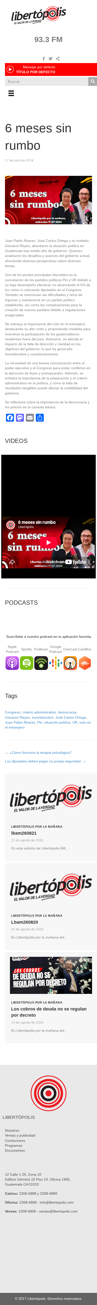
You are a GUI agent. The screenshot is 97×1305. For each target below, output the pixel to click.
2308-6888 (27, 1193)
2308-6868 (28, 1202)
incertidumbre (42, 717)
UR (74, 722)
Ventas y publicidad (20, 1135)
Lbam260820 (24, 922)
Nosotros (12, 1130)
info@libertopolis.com (57, 1202)
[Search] (92, 81)
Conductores (15, 1141)
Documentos (15, 1150)
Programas (13, 1145)
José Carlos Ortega (70, 717)
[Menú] (11, 93)
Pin (39, 722)
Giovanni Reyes (17, 717)
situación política (57, 722)
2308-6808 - (29, 1211)
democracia (67, 712)
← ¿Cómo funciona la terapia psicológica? (38, 753)
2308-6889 (48, 1193)
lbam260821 (24, 833)
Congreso (12, 712)
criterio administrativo (39, 712)
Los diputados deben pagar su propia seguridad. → (45, 761)
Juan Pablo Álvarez (20, 722)
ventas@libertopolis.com (58, 1211)
